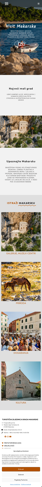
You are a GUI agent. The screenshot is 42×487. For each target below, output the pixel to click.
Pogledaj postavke (21, 480)
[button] (38, 3)
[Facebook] (6, 437)
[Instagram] (8, 437)
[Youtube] (10, 437)
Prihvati (21, 469)
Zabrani (21, 474)
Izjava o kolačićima (15, 484)
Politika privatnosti (26, 484)
